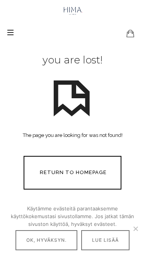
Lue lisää (105, 240)
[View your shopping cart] (130, 33)
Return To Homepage (73, 172)
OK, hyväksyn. (46, 240)
